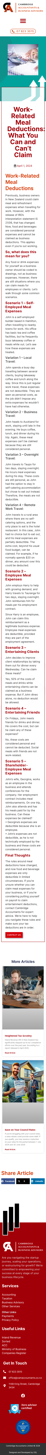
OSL (35, 1452)
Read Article (10, 1053)
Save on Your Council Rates (20, 1130)
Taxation (7, 1298)
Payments (8, 1316)
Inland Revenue (11, 1337)
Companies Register (14, 1353)
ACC (4, 1345)
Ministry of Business (14, 1349)
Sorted (6, 1341)
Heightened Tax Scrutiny (18, 1036)
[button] (23, 21)
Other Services (11, 1306)
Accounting (9, 1294)
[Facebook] (23, 1395)
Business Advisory (13, 1302)
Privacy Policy (10, 1320)
